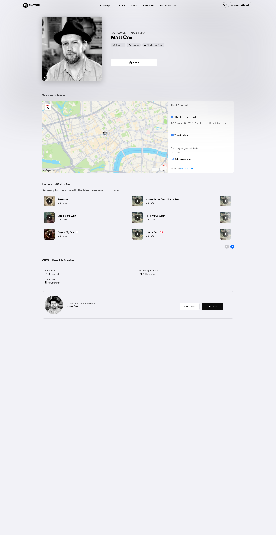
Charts (134, 5)
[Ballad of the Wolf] (49, 218)
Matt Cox (62, 202)
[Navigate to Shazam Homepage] (31, 5)
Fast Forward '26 (168, 5)
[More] (123, 201)
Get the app (105, 5)
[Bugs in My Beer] (49, 234)
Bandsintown (187, 168)
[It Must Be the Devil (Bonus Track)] (137, 201)
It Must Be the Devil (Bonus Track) (164, 199)
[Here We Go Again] (137, 218)
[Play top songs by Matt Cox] (45, 78)
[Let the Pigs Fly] (225, 218)
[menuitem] (105, 5)
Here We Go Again (155, 215)
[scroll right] (232, 247)
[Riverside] (49, 201)
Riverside (62, 199)
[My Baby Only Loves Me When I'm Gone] (225, 234)
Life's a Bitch (152, 232)
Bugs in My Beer (66, 232)
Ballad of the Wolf (66, 215)
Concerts (121, 5)
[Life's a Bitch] (137, 234)
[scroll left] (227, 247)
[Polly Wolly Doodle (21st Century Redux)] (225, 201)
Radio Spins (149, 5)
